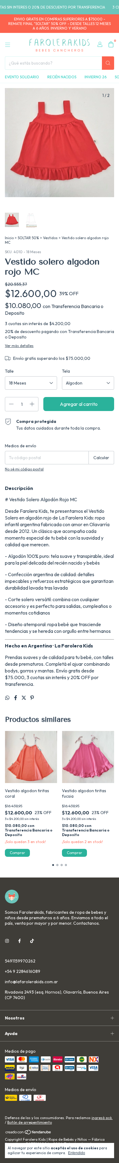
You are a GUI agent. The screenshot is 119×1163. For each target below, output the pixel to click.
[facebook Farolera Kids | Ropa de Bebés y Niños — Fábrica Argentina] (19, 941)
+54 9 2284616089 (22, 971)
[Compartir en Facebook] (16, 698)
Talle (9, 371)
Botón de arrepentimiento (29, 1122)
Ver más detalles (19, 345)
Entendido (76, 1153)
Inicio (9, 238)
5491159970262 (20, 961)
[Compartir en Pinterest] (32, 698)
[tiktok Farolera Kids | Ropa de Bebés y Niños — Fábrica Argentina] (32, 941)
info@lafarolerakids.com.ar (31, 981)
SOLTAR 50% (28, 238)
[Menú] (7, 45)
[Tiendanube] (28, 1133)
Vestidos (50, 238)
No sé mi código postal (24, 469)
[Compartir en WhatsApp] (8, 698)
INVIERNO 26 (95, 77)
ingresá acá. (102, 1117)
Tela (66, 371)
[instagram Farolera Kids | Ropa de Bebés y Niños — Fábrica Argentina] (7, 941)
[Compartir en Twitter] (24, 698)
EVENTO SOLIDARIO (22, 77)
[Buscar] (108, 63)
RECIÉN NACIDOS (61, 77)
